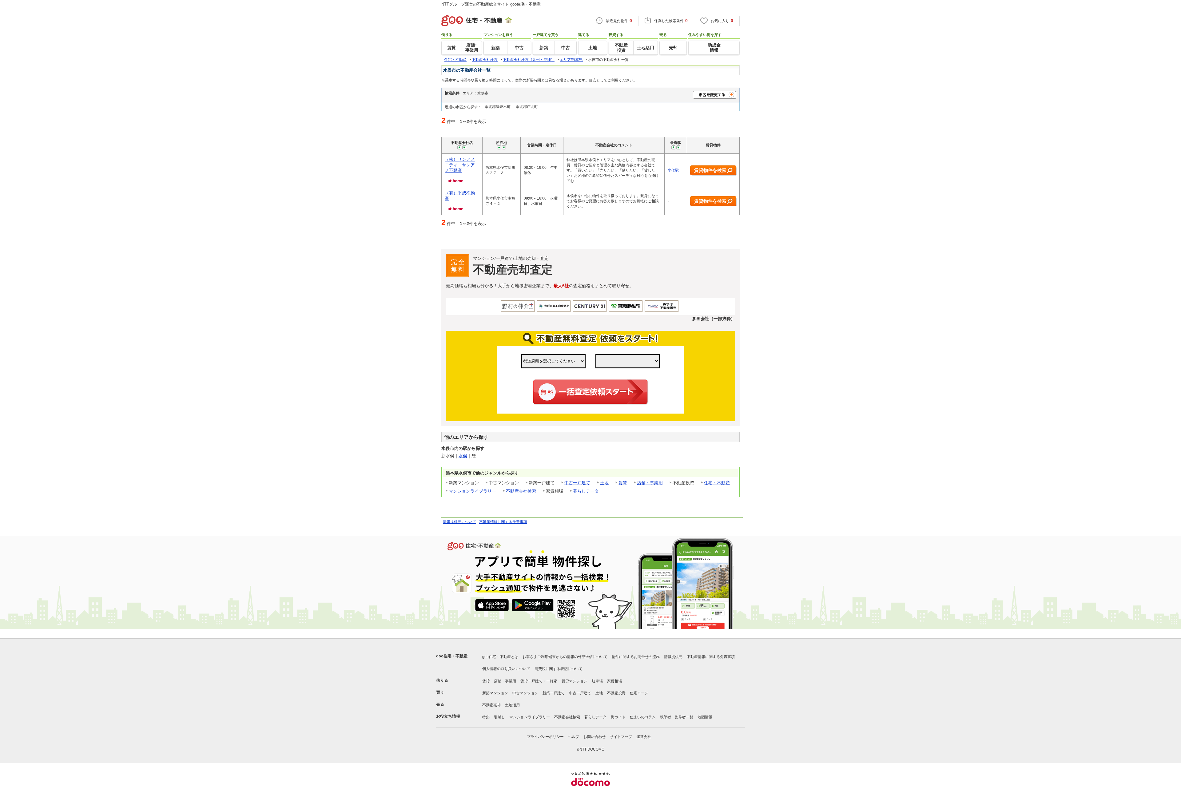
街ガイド (618, 717)
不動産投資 (616, 693)
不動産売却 (491, 705)
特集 (486, 717)
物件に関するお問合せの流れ (636, 657)
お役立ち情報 (448, 716)
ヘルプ (573, 737)
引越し (499, 717)
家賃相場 (614, 681)
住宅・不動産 (717, 482)
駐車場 (597, 681)
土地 (604, 482)
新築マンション (495, 693)
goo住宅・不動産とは (500, 657)
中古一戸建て (577, 482)
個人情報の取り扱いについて (506, 669)
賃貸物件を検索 (710, 170)
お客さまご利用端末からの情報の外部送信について (565, 657)
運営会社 (643, 737)
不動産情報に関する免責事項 (503, 522)
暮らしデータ (586, 491)
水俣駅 (673, 170)
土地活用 (512, 705)
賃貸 (622, 482)
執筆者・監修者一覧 (676, 717)
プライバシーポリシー (545, 737)
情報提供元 (673, 657)
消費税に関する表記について (559, 669)
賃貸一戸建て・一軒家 (538, 681)
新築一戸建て (554, 693)
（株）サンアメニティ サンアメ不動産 (460, 165)
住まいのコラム (643, 717)
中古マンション (525, 693)
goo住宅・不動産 (451, 656)
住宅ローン (639, 693)
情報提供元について (459, 522)
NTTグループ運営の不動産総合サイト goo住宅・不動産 (491, 4)
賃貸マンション (574, 681)
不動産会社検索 (521, 491)
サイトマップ (621, 737)
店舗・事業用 (650, 482)
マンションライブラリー (472, 491)
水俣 (463, 455)
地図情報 (705, 717)
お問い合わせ (594, 737)
